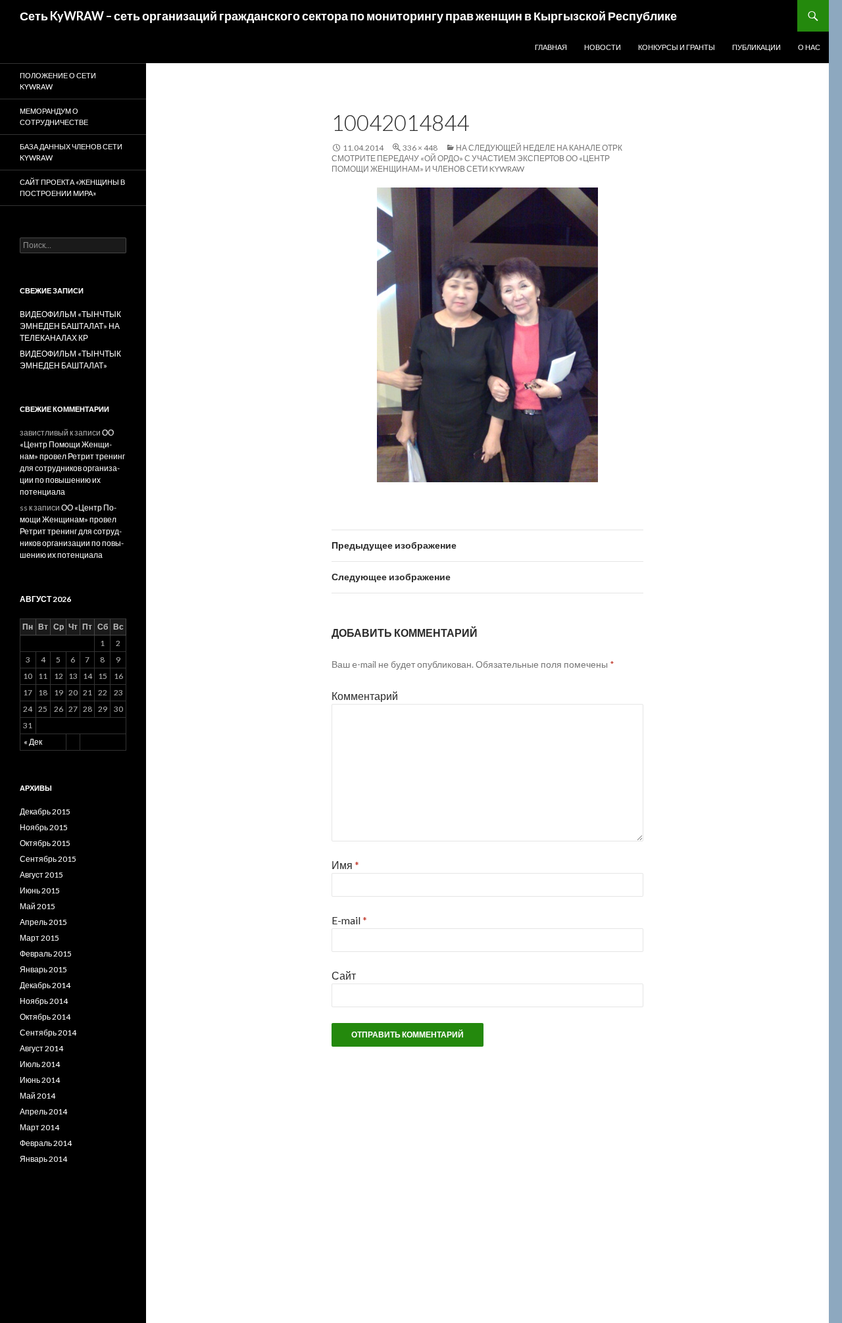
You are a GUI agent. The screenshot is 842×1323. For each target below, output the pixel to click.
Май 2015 (37, 906)
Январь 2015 (43, 969)
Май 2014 (37, 1096)
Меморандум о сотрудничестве (54, 116)
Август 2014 (41, 1048)
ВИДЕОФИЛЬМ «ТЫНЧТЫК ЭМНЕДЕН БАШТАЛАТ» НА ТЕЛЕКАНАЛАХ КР (70, 326)
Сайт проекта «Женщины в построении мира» (72, 187)
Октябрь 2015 (45, 843)
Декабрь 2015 (45, 811)
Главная (551, 47)
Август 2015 (41, 875)
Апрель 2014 (43, 1111)
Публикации (756, 47)
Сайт (344, 975)
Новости (602, 47)
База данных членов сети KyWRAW (71, 152)
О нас (809, 47)
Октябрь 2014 (45, 1017)
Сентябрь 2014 (48, 1032)
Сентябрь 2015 (48, 859)
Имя (345, 865)
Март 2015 (39, 938)
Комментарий (365, 695)
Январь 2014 (43, 1159)
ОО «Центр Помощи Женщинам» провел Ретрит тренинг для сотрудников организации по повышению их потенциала (72, 531)
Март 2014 (39, 1127)
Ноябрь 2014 (44, 1001)
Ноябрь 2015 (44, 827)
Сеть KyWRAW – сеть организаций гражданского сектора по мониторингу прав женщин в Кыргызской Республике (348, 16)
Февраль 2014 (46, 1143)
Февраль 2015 (46, 954)
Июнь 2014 (40, 1080)
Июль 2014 (40, 1064)
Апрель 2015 (43, 922)
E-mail (349, 920)
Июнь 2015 (40, 890)
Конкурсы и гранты (676, 47)
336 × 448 (420, 148)
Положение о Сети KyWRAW (58, 81)
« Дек (33, 742)
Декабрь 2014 (45, 985)
